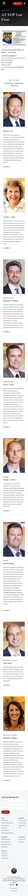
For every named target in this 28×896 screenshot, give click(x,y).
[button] (25, 3)
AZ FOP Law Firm (22, 823)
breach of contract (12, 595)
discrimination (7, 316)
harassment (16, 316)
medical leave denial (9, 397)
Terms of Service (14, 888)
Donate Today (22, 839)
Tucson (10, 601)
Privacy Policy (14, 890)
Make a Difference (5, 841)
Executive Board (5, 825)
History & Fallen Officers (7, 823)
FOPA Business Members (7, 833)
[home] (3, 3)
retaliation (21, 395)
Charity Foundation (5, 839)
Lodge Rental (4, 820)
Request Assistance (6, 844)
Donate (17, 3)
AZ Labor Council (23, 820)
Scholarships (4, 847)
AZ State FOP (4, 853)
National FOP (4, 855)
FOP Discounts (4, 858)
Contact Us (4, 828)
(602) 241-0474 (6, 65)
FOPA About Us (4, 830)
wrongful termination (9, 592)
